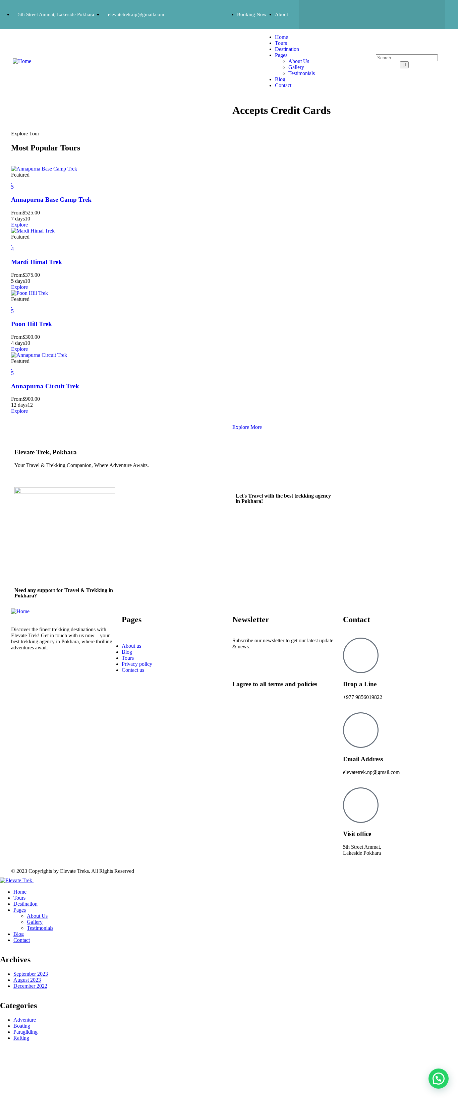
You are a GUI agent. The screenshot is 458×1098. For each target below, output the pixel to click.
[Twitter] (345, 13)
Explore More (247, 427)
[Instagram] (372, 13)
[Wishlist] (12, 181)
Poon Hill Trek (31, 323)
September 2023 (30, 974)
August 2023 (27, 980)
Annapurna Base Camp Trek (51, 199)
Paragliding (25, 1032)
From (16, 212)
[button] (438, 1079)
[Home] (22, 61)
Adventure (24, 1020)
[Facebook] (319, 13)
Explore (19, 225)
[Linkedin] (398, 13)
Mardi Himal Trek (36, 261)
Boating (21, 1026)
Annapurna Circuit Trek (45, 386)
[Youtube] (425, 13)
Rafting (21, 1038)
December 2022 (30, 986)
